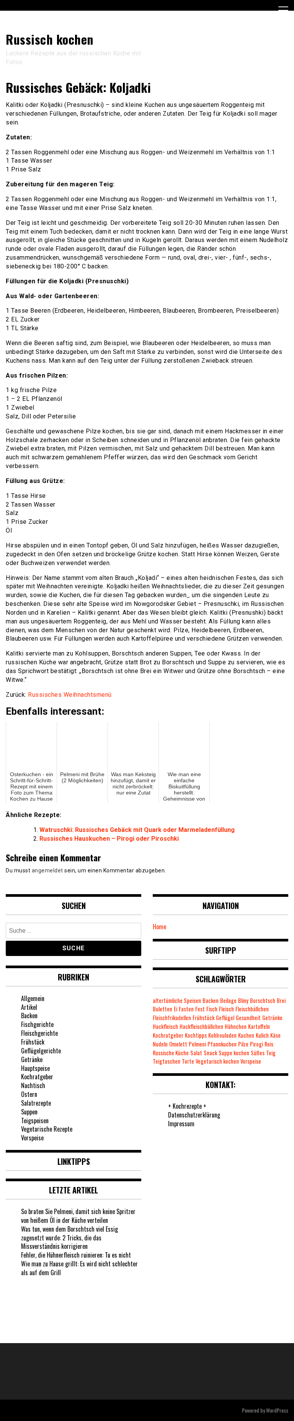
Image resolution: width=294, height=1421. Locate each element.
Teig (271, 1053)
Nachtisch (33, 1085)
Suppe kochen (234, 1053)
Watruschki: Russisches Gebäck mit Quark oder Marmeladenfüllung (137, 829)
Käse (275, 1035)
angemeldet (47, 870)
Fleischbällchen (252, 1009)
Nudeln (160, 1044)
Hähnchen (236, 1026)
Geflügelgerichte (41, 1050)
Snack (210, 1053)
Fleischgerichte (39, 1033)
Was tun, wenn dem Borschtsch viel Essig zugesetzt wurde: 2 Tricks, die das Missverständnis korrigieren (69, 1237)
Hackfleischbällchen (201, 1026)
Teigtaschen (166, 1061)
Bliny (243, 1000)
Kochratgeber (37, 1076)
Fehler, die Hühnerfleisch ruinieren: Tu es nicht (76, 1255)
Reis (269, 1044)
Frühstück (32, 1041)
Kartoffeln (259, 1026)
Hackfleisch (165, 1026)
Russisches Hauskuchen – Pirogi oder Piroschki (109, 838)
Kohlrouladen (222, 1035)
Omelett (178, 1044)
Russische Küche (171, 1053)
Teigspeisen (35, 1120)
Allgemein (32, 998)
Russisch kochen (50, 39)
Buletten (162, 1009)
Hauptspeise (35, 1068)
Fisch (211, 1009)
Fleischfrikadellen (172, 1018)
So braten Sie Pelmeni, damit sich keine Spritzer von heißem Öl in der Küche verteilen (78, 1216)
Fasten (186, 1009)
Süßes (258, 1053)
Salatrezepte (36, 1103)
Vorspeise (32, 1137)
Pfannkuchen (222, 1044)
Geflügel (225, 1018)
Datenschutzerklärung (194, 1114)
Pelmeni (197, 1044)
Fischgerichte (37, 1024)
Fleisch (226, 1009)
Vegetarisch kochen (217, 1061)
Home (159, 926)
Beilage (228, 1000)
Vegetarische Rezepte (46, 1129)
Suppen (29, 1111)
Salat (196, 1053)
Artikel (29, 1007)
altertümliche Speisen (177, 1000)
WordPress (277, 1410)
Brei (281, 1000)
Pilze (243, 1044)
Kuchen (246, 1035)
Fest (200, 1009)
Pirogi (256, 1044)
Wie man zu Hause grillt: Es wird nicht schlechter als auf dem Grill (79, 1268)
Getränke (31, 1059)
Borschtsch (262, 1000)
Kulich (262, 1035)
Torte (188, 1061)
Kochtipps (196, 1035)
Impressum (181, 1123)
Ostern (29, 1094)
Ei (175, 1009)
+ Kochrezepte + (187, 1106)
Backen (29, 1015)
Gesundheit (248, 1018)
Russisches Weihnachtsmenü (70, 694)
